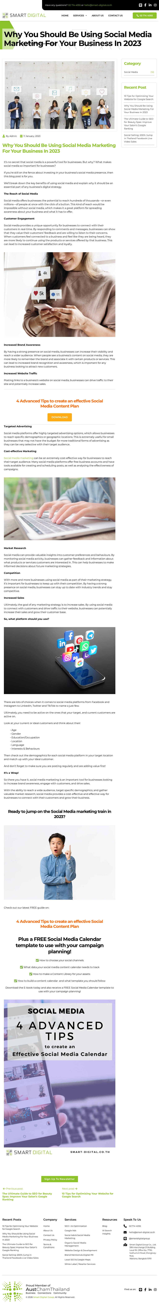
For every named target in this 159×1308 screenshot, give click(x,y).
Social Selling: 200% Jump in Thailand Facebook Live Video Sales (138, 138)
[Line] (140, 5)
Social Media (131, 72)
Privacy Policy (50, 1239)
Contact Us (115, 15)
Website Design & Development (81, 1250)
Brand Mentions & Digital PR (79, 1255)
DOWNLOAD (60, 417)
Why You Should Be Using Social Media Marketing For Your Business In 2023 (139, 109)
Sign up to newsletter (59, 1179)
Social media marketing (18, 458)
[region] (40, 1284)
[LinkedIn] (150, 5)
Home (64, 15)
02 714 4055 (74, 5)
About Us (98, 15)
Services (78, 15)
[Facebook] (145, 5)
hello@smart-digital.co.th (98, 5)
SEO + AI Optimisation (76, 1226)
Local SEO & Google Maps (77, 1259)
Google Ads (70, 1230)
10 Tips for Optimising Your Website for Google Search (139, 98)
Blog (104, 1226)
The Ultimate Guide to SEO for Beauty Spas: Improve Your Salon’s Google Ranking (138, 123)
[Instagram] (155, 5)
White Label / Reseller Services (80, 1264)
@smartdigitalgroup (139, 1238)
